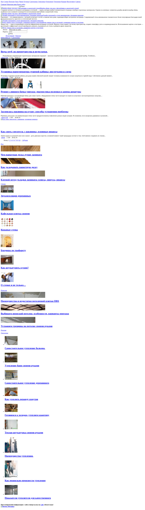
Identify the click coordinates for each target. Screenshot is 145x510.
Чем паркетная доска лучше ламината (21, 154)
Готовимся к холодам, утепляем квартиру (27, 415)
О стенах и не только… (13, 285)
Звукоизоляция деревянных (16, 196)
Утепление (57, 1)
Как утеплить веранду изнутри (21, 399)
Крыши (63, 1)
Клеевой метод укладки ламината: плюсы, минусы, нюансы (33, 179)
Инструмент (71, 1)
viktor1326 (4, 57)
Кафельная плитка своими (15, 213)
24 (23, 140)
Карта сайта (21, 4)
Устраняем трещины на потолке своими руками (26, 326)
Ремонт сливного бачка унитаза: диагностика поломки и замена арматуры (41, 91)
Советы (77, 1)
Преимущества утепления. (19, 456)
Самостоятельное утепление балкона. (25, 348)
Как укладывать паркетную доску (19, 167)
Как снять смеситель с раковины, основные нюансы (29, 131)
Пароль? (18, 36)
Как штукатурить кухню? (15, 267)
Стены (6, 1)
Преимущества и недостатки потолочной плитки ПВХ (30, 301)
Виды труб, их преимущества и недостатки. (24, 51)
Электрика (41, 1)
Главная (3, 4)
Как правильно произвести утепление (25, 480)
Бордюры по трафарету (13, 250)
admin (3, 137)
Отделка (26, 1)
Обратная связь (12, 4)
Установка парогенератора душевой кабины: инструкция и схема (36, 71)
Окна (17, 1)
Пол (2, 1)
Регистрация (10, 36)
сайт (42, 505)
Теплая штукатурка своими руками (24, 432)
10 (19, 140)
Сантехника (34, 1)
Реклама (3, 330)
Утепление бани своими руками (22, 365)
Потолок (12, 1)
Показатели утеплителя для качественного (28, 498)
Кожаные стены (9, 229)
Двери (21, 1)
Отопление (49, 1)
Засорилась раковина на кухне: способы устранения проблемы (34, 111)
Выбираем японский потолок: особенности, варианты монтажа (35, 313)
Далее (26, 140)
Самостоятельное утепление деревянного (27, 383)
